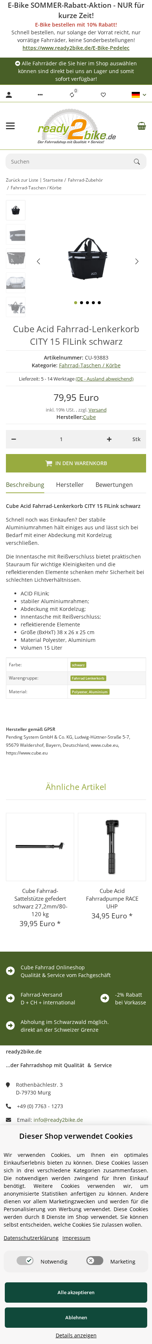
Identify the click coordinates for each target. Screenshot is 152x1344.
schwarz (78, 665)
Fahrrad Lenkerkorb (88, 678)
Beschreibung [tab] (25, 485)
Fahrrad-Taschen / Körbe (90, 365)
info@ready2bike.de (58, 1119)
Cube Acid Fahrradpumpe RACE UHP (112, 898)
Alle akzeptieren (76, 1292)
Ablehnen (76, 1317)
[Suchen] (140, 162)
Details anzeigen (76, 1335)
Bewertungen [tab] (114, 485)
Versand (98, 409)
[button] (40, 95)
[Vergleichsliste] (72, 95)
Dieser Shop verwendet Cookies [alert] (76, 1136)
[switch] (25, 1260)
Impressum (76, 1237)
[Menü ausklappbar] (10, 125)
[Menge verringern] (13, 439)
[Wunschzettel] (103, 95)
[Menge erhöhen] (109, 439)
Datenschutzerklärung (31, 1237)
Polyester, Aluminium (90, 692)
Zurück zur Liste (22, 180)
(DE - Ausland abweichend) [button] (105, 378)
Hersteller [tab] (70, 485)
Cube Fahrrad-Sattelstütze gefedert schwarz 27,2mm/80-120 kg (40, 902)
